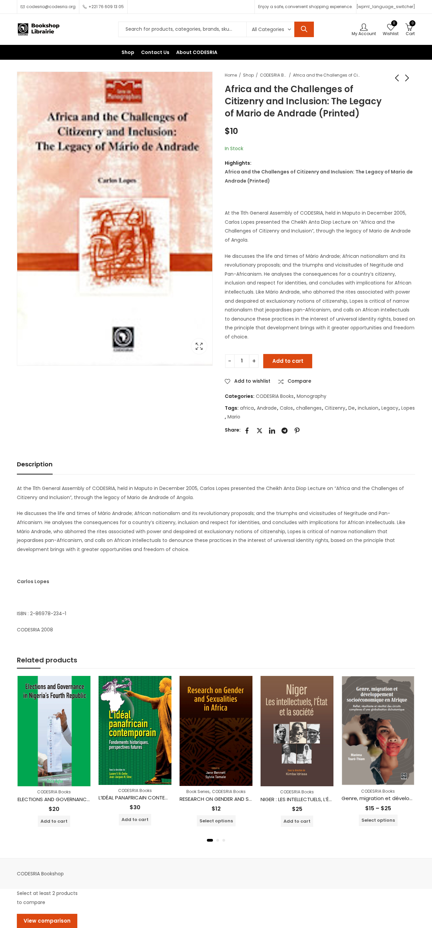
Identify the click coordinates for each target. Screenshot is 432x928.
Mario (233, 416)
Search (304, 29)
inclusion (368, 408)
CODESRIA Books (273, 75)
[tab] (35, 464)
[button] (210, 840)
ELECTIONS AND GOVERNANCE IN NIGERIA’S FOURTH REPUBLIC (90, 799)
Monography (311, 396)
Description (35, 464)
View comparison (47, 920)
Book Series (198, 791)
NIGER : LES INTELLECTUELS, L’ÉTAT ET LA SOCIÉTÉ (317, 799)
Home (231, 75)
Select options (216, 821)
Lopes (408, 408)
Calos (286, 408)
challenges (309, 408)
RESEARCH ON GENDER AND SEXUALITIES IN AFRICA (239, 798)
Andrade (267, 408)
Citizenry (335, 408)
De (351, 408)
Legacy (389, 408)
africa (247, 408)
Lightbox (199, 346)
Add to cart (287, 360)
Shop (248, 75)
